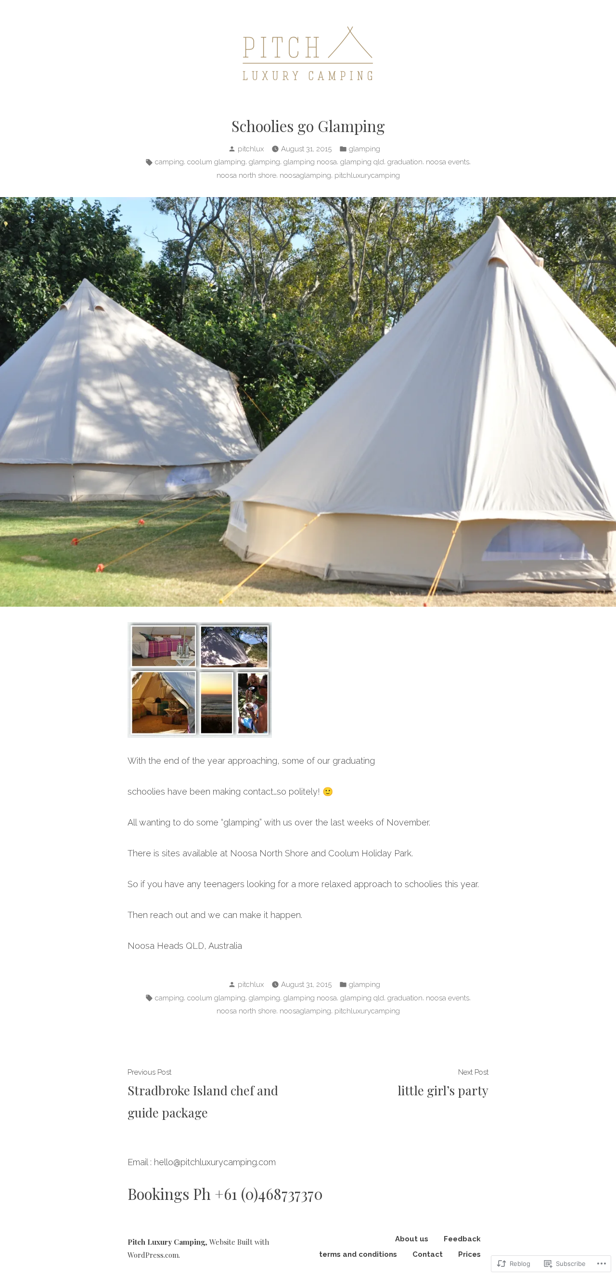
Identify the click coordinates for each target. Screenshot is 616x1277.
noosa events (447, 162)
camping (169, 162)
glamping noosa (310, 162)
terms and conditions (358, 1254)
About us (411, 1239)
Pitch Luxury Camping (166, 1242)
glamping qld (362, 162)
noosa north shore (246, 175)
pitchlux (251, 149)
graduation (405, 162)
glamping (364, 149)
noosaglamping (305, 175)
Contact (427, 1254)
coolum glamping (216, 162)
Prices (469, 1254)
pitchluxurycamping (367, 175)
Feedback (462, 1239)
